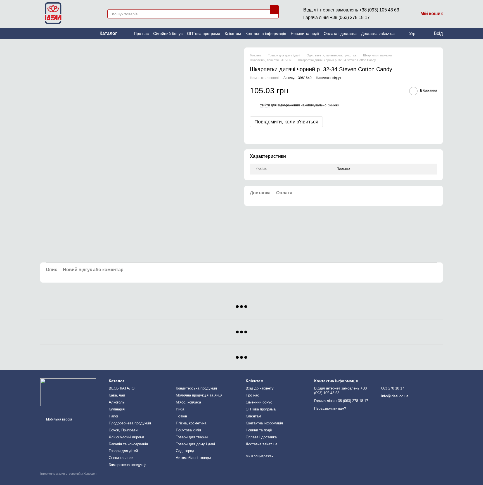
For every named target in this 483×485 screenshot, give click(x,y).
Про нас (141, 33)
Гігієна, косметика (191, 423)
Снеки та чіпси (121, 458)
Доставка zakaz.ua (378, 33)
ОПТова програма (203, 33)
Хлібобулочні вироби (126, 437)
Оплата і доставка (340, 33)
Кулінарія (117, 409)
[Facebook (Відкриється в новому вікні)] (49, 33)
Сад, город (185, 451)
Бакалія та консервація (128, 444)
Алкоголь (117, 402)
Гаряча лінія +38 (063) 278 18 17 (336, 17)
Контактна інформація (265, 33)
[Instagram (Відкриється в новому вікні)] (42, 33)
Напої (113, 416)
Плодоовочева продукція (130, 423)
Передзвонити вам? (330, 408)
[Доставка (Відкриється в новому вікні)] (56, 33)
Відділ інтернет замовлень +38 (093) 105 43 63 (351, 10)
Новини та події (305, 33)
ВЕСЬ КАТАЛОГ (122, 388)
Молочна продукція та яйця (199, 395)
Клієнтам (233, 33)
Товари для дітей (123, 451)
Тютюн (181, 416)
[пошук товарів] (274, 9)
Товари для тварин (192, 437)
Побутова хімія (188, 430)
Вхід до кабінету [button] (260, 388)
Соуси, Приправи (123, 430)
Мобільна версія (58, 419)
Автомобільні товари (193, 458)
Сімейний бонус (168, 33)
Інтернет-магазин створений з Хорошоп (68, 473)
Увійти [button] (265, 105)
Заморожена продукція (128, 465)
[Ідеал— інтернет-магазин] (68, 392)
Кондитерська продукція (196, 388)
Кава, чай (117, 395)
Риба (180, 409)
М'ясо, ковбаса (188, 402)
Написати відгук (328, 78)
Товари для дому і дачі (195, 444)
